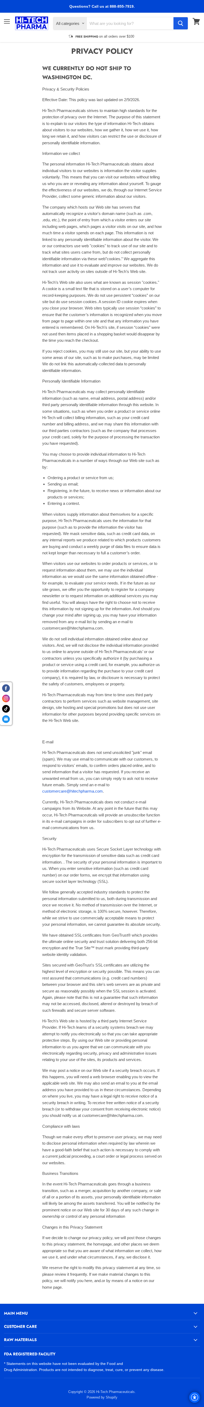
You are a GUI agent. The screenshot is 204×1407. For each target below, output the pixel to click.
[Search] (180, 23)
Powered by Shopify (102, 1397)
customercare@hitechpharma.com (72, 791)
